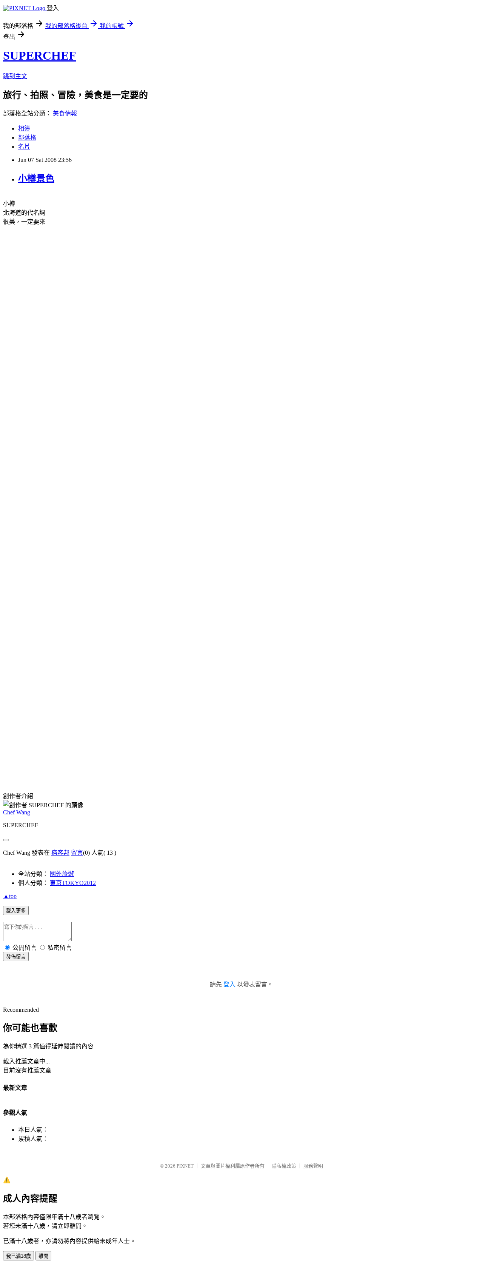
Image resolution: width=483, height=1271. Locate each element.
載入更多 (16, 911)
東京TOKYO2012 (73, 883)
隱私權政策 (284, 1166)
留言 (77, 852)
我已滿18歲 (18, 1256)
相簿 (24, 128)
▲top (10, 896)
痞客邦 (60, 852)
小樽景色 (36, 178)
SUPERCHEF (39, 55)
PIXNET (185, 1166)
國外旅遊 (62, 874)
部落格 (27, 137)
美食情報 (65, 113)
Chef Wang (16, 812)
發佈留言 (16, 957)
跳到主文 (15, 76)
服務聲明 (313, 1166)
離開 (43, 1256)
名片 (24, 146)
